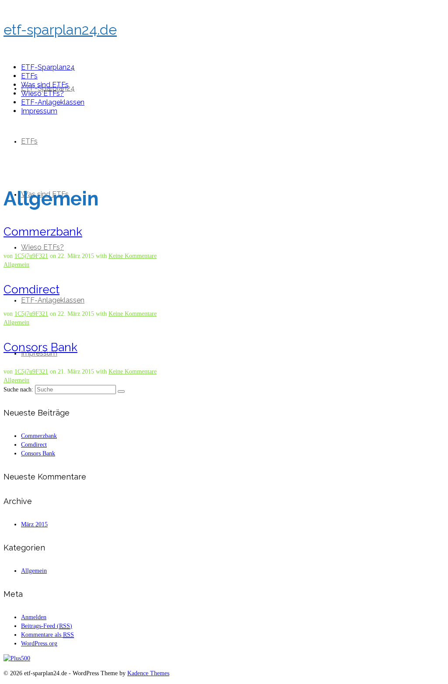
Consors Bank (38, 453)
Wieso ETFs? (42, 247)
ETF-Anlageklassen (52, 300)
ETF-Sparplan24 (48, 67)
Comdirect (34, 444)
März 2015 (34, 524)
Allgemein (16, 264)
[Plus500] (17, 658)
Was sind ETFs (45, 85)
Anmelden (33, 617)
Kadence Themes (148, 673)
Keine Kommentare (132, 256)
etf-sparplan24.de (60, 29)
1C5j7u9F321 (31, 256)
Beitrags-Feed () (46, 626)
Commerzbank (39, 436)
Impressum (39, 111)
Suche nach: (18, 389)
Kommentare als (47, 634)
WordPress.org (39, 643)
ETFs (29, 141)
